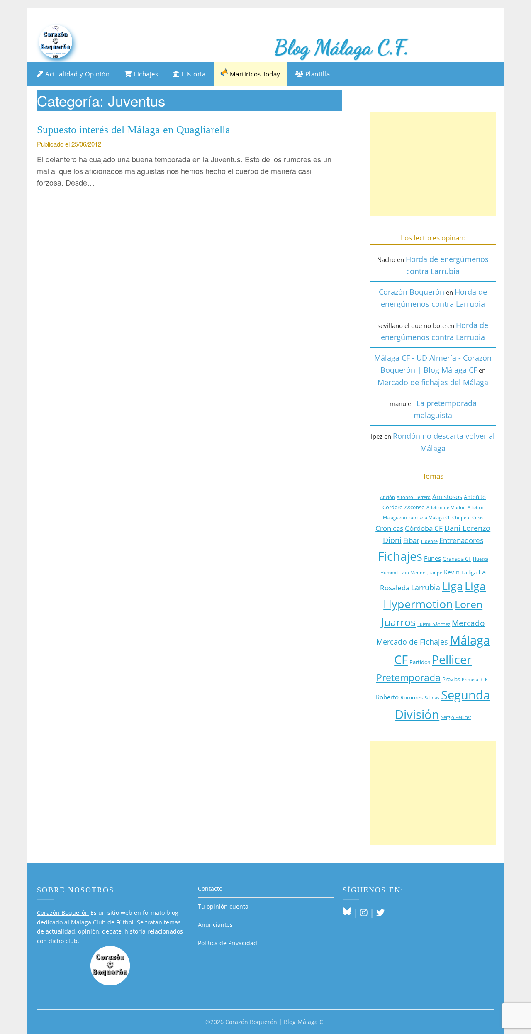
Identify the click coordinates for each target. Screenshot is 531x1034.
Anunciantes (215, 925)
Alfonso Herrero (414, 497)
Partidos (419, 662)
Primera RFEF (476, 679)
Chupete (461, 518)
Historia (193, 74)
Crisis (477, 518)
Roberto (387, 697)
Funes (432, 558)
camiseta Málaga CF (430, 518)
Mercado (468, 622)
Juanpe (434, 573)
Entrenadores (461, 540)
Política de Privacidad (227, 943)
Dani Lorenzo (467, 528)
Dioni (392, 540)
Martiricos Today (254, 74)
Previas (451, 679)
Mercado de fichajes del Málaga (433, 382)
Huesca (480, 559)
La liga (469, 572)
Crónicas (389, 528)
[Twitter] (380, 912)
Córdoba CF (424, 528)
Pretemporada (408, 677)
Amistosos (447, 496)
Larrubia (425, 587)
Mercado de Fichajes (412, 642)
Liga (452, 586)
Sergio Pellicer (456, 717)
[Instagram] (364, 912)
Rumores (411, 697)
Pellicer (452, 659)
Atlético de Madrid (446, 508)
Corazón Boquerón (411, 292)
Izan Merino (413, 573)
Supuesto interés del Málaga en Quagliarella (133, 130)
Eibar (411, 540)
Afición (387, 497)
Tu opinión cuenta (223, 906)
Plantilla (316, 74)
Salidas (431, 698)
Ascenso (414, 507)
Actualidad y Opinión (77, 74)
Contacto (210, 888)
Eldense (429, 541)
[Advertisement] (433, 164)
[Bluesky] (347, 912)
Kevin (452, 572)
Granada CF (457, 558)
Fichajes (145, 74)
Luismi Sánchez (433, 624)
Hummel (389, 573)
